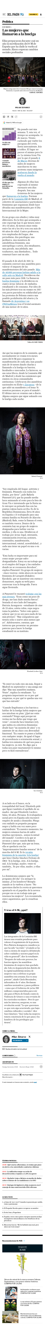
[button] (22, 327)
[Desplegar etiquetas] (41, 1066)
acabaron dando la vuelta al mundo (27, 174)
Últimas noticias (9, 1160)
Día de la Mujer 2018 (27, 1067)
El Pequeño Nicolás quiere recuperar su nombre (21, 1208)
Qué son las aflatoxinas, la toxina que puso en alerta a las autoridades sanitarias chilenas (21, 1166)
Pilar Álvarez (22, 107)
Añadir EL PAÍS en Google (14, 122)
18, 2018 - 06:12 (25, 111)
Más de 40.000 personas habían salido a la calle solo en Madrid (21, 272)
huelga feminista (10, 281)
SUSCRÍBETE (33, 14)
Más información (7, 1077)
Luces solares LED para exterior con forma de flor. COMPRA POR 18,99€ (31, 1303)
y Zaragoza (28, 384)
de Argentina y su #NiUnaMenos (15, 302)
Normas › (40, 1055)
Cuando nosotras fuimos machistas (6, 163)
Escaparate (22, 1248)
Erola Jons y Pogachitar (12, 1212)
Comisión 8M (21, 199)
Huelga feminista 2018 (10, 1067)
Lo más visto (7, 1197)
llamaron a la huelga (17, 196)
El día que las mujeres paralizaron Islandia (8, 185)
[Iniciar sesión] (41, 14)
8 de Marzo (6, 27)
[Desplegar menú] (4, 14)
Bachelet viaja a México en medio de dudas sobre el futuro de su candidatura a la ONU (22, 1179)
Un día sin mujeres (6, 143)
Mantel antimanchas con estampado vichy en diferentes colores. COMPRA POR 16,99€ (31, 1315)
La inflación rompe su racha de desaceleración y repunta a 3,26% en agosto (19, 1173)
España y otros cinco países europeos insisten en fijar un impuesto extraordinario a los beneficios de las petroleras (23, 1218)
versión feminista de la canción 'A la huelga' (20, 853)
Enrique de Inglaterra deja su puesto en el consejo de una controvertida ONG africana (21, 1186)
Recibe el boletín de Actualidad (16, 1049)
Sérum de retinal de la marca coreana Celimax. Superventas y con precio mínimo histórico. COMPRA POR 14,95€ (22, 1281)
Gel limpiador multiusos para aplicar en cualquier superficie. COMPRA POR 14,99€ (30, 1291)
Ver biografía (17, 1040)
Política (7, 21)
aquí (35, 1082)
